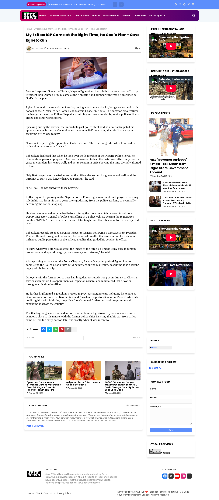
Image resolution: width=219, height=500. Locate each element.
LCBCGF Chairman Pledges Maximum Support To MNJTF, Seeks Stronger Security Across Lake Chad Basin (122, 386)
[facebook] (176, 4)
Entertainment (111, 15)
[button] (115, 4)
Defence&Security (59, 15)
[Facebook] (43, 329)
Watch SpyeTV (157, 15)
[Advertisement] (164, 313)
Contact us (139, 15)
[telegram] (184, 4)
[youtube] (177, 476)
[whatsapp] (180, 4)
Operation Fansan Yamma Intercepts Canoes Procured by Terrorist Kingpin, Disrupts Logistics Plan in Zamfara (44, 386)
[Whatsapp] (55, 329)
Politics (96, 15)
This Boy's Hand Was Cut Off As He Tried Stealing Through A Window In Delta (177, 200)
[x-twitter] (189, 4)
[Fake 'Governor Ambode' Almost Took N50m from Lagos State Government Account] (171, 137)
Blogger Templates (160, 491)
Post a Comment (36, 425)
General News (81, 15)
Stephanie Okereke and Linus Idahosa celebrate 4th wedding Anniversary (177, 185)
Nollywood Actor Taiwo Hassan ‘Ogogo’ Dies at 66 (83, 383)
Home (42, 15)
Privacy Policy (64, 493)
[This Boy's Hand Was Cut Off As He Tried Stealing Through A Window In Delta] (155, 201)
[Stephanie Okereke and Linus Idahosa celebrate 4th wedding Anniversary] (155, 186)
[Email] (68, 329)
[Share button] (74, 329)
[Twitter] (49, 329)
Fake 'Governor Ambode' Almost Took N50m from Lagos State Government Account (168, 166)
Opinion (126, 15)
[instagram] (193, 4)
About (39, 493)
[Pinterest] (62, 329)
